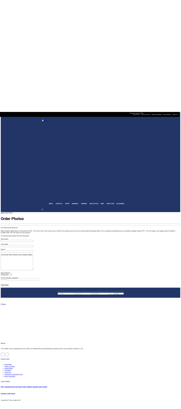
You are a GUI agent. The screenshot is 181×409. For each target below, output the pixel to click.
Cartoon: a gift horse (8, 393)
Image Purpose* (5, 273)
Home (2, 213)
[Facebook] (2, 354)
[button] (45, 210)
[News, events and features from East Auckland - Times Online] (90, 321)
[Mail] (7, 354)
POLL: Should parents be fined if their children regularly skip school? (24, 387)
